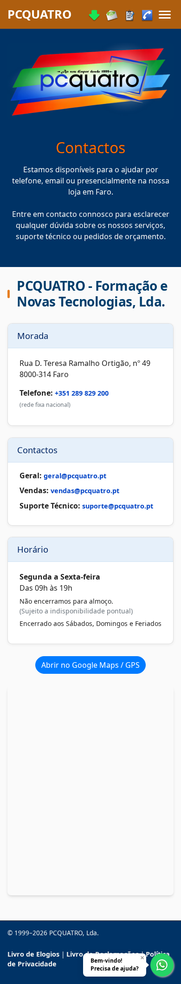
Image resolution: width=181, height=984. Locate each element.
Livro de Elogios (33, 954)
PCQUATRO (39, 14)
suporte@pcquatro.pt (117, 505)
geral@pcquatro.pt (75, 475)
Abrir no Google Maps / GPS (90, 665)
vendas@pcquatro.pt (85, 490)
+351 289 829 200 (82, 393)
